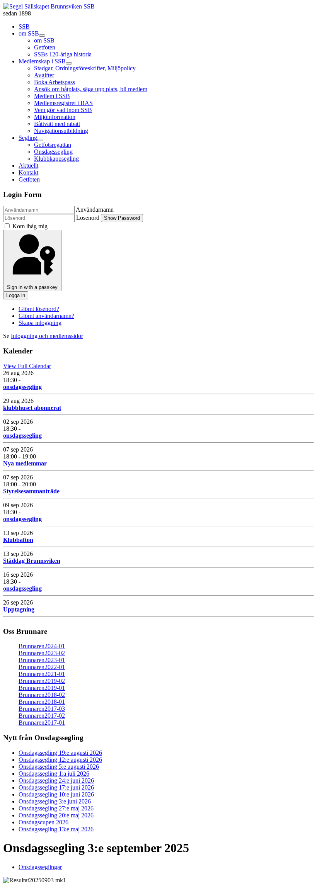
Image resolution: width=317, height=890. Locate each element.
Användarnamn (95, 209)
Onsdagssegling (53, 151)
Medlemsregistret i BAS (63, 103)
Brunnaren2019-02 (42, 681)
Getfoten (44, 47)
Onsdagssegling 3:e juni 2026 (55, 801)
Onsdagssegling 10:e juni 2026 (56, 794)
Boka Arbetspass (54, 82)
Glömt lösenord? (39, 309)
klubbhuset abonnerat (32, 407)
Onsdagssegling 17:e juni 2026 (56, 787)
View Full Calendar (27, 366)
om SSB (29, 33)
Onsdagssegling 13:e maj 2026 (56, 829)
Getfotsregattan (52, 144)
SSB (24, 26)
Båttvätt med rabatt (57, 124)
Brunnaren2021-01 (42, 674)
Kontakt (28, 172)
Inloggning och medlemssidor (47, 336)
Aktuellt (28, 165)
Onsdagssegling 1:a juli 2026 (54, 773)
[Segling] (40, 140)
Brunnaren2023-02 (42, 653)
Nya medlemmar (25, 463)
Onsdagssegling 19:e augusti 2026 (60, 752)
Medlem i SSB (52, 96)
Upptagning (18, 609)
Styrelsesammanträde (31, 491)
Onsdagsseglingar (40, 867)
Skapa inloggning (40, 322)
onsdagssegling (22, 387)
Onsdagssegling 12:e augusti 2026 (60, 759)
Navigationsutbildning (61, 130)
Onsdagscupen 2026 (43, 822)
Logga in (15, 295)
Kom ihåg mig (30, 226)
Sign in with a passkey (32, 287)
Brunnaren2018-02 (42, 694)
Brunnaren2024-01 (42, 646)
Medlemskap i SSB (42, 61)
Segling (28, 137)
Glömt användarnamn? (46, 316)
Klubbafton (18, 540)
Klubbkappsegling (56, 158)
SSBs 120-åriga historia (63, 54)
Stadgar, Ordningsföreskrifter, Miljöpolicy (85, 68)
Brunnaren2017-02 (42, 715)
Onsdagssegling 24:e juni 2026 (56, 780)
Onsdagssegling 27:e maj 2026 (56, 808)
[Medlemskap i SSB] (69, 63)
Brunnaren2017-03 (42, 708)
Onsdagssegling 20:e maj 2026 (56, 815)
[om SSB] (42, 35)
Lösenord (87, 217)
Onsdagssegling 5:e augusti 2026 (59, 766)
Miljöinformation (54, 117)
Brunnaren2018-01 (42, 701)
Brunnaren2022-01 (42, 667)
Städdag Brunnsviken (31, 560)
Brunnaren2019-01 (42, 687)
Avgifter (44, 75)
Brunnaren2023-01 (42, 660)
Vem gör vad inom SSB (63, 110)
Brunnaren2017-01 (42, 722)
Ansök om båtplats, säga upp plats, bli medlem (90, 89)
